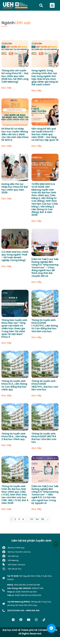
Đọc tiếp (6, 88)
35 (42, 519)
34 (37, 519)
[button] (52, 5)
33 (31, 519)
